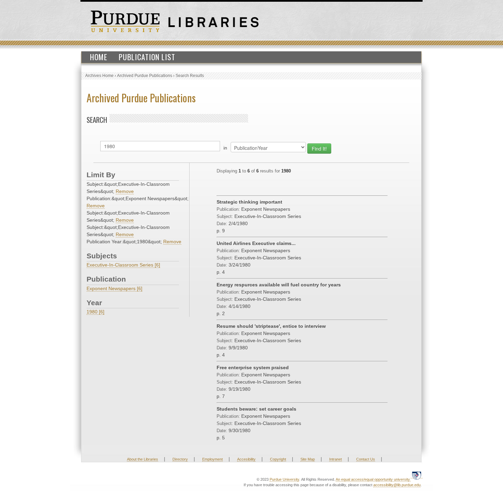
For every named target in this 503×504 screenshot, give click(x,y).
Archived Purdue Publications (144, 75)
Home (98, 56)
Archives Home (99, 75)
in (225, 148)
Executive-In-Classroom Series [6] (123, 265)
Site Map (307, 459)
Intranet (335, 459)
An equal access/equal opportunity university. (373, 479)
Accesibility (246, 459)
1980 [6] (95, 311)
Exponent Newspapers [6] (114, 288)
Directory (180, 459)
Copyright (278, 459)
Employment (212, 459)
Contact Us (365, 459)
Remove (125, 191)
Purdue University (284, 479)
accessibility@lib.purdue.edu (397, 485)
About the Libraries (142, 459)
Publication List (147, 56)
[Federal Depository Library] (417, 475)
